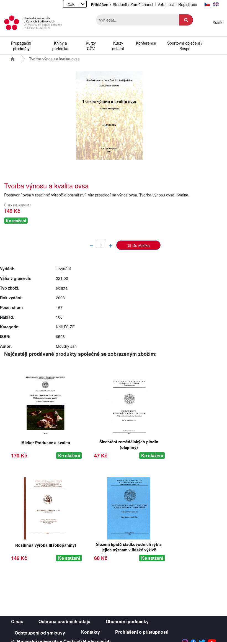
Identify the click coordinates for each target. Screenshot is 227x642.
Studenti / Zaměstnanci (133, 4)
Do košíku (141, 245)
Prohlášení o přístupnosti (141, 632)
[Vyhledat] (186, 19)
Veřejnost (166, 4)
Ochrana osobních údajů (64, 621)
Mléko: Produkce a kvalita (45, 442)
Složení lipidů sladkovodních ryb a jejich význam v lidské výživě (129, 546)
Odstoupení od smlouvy (40, 633)
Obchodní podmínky (127, 621)
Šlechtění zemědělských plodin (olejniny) (128, 443)
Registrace (187, 4)
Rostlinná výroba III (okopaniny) (45, 545)
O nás (17, 621)
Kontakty (90, 632)
